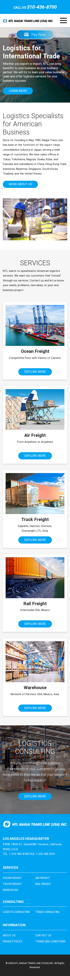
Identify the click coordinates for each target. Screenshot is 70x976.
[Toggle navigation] (63, 20)
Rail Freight (43, 883)
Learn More (18, 91)
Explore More (35, 371)
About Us (9, 935)
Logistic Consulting (16, 911)
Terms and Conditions (50, 941)
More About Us (20, 184)
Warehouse (10, 889)
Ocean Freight (12, 877)
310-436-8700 (42, 7)
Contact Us (43, 935)
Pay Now (37, 34)
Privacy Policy (13, 941)
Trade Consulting (47, 911)
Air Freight (42, 877)
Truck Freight (12, 883)
